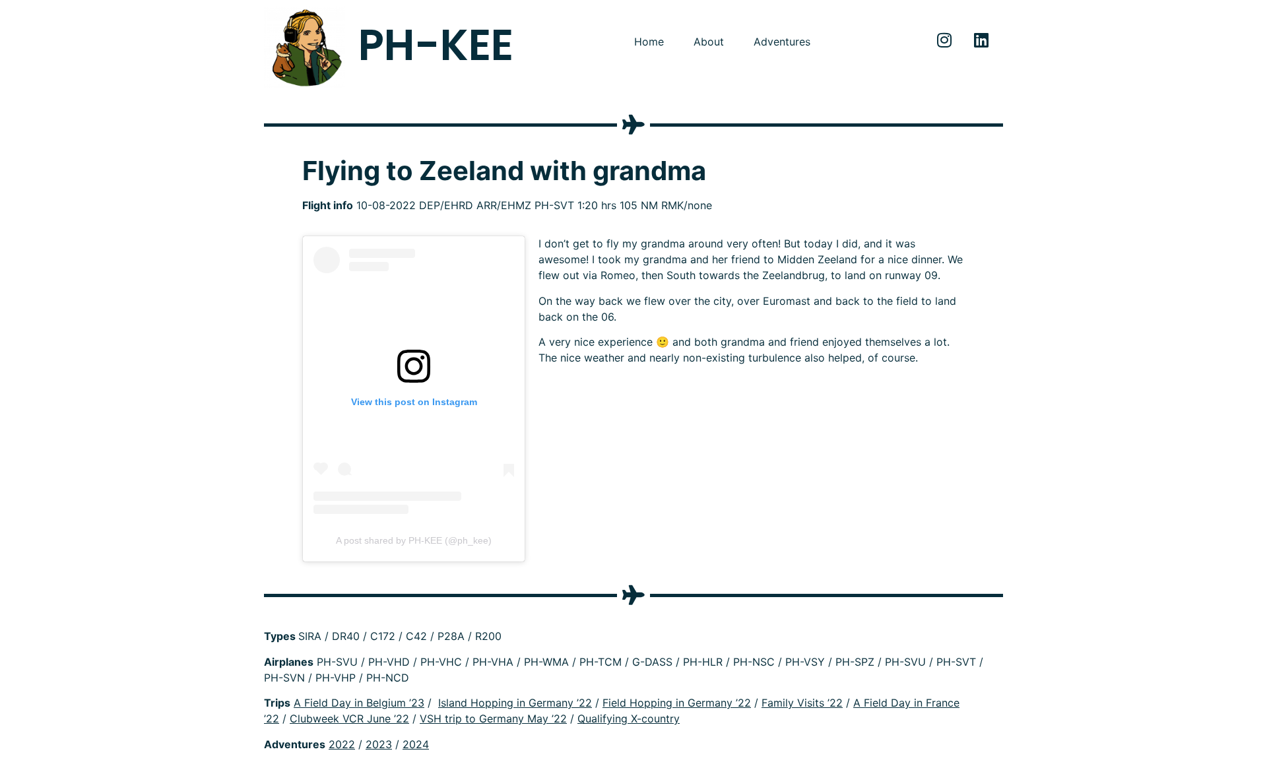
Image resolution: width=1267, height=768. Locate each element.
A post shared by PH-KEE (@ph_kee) (414, 540)
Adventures (782, 41)
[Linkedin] (981, 39)
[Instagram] (944, 39)
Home (649, 41)
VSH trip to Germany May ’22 (493, 718)
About (709, 41)
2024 (416, 744)
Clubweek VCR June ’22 (349, 718)
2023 (379, 744)
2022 (342, 744)
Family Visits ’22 (802, 702)
